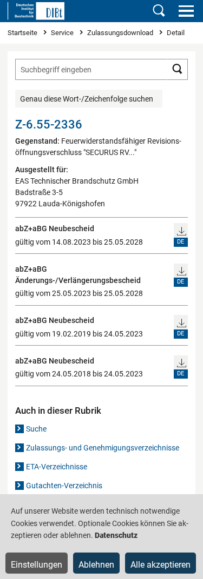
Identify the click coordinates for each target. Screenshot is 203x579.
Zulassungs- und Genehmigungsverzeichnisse (102, 447)
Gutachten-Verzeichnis (64, 485)
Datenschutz (116, 535)
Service (63, 33)
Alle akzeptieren (160, 565)
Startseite (23, 33)
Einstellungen (36, 565)
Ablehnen (96, 565)
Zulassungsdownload (121, 33)
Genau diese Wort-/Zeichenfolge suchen (86, 99)
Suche (36, 429)
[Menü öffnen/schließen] (185, 10)
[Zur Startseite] (36, 10)
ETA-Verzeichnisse (56, 466)
